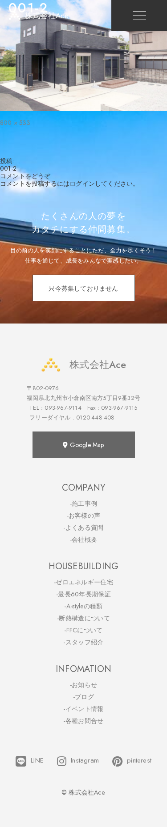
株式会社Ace (97, 364)
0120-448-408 (95, 417)
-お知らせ (84, 684)
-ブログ (83, 696)
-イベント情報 (83, 708)
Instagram (85, 760)
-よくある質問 (83, 527)
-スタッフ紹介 (83, 642)
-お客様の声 (84, 515)
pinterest (139, 760)
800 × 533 (15, 122)
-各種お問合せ (83, 720)
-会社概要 (84, 539)
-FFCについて (83, 630)
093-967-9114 (63, 408)
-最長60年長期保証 (83, 594)
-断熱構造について (83, 618)
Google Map (86, 444)
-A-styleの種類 (83, 606)
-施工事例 (84, 503)
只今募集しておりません (83, 288)
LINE (37, 760)
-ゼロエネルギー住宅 (83, 582)
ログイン (82, 183)
